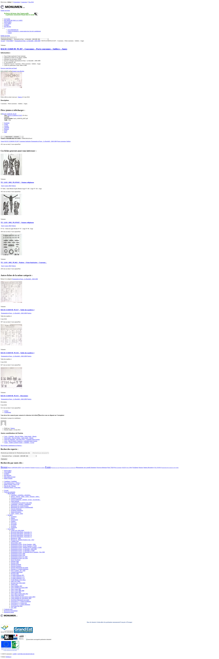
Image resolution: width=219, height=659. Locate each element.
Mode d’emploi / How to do (11, 484)
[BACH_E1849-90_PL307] (8, 114)
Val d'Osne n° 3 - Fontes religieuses (20, 604)
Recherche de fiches (6, 39)
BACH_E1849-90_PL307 (15, 115)
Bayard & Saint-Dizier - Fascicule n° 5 (21, 536)
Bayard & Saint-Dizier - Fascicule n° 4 (21, 535)
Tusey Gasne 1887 (16, 589)
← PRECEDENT (8, 136)
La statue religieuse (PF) (17, 575)
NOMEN (6, 25)
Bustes (9, 467)
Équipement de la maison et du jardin (170, 467)
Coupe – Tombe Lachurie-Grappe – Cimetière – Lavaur (19, 442)
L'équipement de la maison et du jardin (21, 502)
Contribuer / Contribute (10, 481)
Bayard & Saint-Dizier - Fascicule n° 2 (21, 532)
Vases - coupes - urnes (17, 513)
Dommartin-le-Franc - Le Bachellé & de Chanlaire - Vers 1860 (28, 552)
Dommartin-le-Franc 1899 (18, 553)
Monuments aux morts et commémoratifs (22, 507)
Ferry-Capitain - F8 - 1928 (18, 570)
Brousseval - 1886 (16, 538)
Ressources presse (9, 612)
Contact (10, 33)
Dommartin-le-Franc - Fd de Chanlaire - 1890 (23, 544)
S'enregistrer (16, 2)
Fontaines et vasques (40, 467)
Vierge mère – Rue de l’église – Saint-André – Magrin (18, 438)
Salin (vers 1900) (15, 581)
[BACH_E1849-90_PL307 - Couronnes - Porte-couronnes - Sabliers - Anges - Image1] (3, 95)
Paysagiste (14, 524)
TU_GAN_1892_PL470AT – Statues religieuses (17, 222)
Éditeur (13, 518)
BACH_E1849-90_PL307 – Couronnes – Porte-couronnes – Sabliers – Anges (34, 49)
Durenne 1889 (15, 563)
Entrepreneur (14, 519)
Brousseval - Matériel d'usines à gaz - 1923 (22, 539)
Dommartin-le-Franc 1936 (18, 555)
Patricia (20, 97)
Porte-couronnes (61, 141)
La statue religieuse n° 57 (18, 577)
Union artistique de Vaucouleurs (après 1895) (23, 597)
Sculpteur (135, 467)
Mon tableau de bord (9, 477)
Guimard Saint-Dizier (17, 572)
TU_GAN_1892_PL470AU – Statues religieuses (17, 182)
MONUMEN (7, 22)
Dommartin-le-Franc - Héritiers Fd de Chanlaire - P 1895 (26, 547)
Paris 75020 (110, 467)
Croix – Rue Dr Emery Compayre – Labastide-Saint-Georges (20, 441)
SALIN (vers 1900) (127, 467)
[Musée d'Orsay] (8, 639)
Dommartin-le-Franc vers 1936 (19, 558)
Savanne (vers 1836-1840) (18, 583)
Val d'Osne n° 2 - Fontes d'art (19, 603)
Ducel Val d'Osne (15, 560)
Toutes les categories (9, 492)
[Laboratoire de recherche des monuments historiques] (21, 639)
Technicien (14, 527)
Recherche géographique (11, 610)
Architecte (14, 516)
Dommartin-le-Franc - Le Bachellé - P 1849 (22, 550)
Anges (2, 141)
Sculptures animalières (17, 510)
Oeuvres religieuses (101, 467)
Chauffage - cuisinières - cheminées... (21, 495)
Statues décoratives (148, 467)
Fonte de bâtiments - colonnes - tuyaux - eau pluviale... (25, 499)
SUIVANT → (17, 136)
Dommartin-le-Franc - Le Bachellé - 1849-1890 (27, 41)
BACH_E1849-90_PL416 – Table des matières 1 (17, 353)
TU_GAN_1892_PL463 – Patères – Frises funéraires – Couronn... (24, 262)
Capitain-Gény (15, 541)
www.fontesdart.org (13, 29)
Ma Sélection (7, 475)
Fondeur (13, 521)
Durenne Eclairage (16, 564)
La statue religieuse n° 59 (18, 578)
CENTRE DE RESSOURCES (25, 654)
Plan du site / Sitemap (10, 486)
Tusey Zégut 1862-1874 (17, 595)
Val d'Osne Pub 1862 (16, 606)
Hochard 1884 (15, 573)
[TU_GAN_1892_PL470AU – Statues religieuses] (11, 174)
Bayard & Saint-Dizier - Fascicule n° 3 (21, 533)
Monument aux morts (55, 467)
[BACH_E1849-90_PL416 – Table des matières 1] (11, 345)
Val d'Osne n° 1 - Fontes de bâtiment (21, 601)
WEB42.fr (8, 657)
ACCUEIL (7, 19)
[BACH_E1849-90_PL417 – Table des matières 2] (11, 302)
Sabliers (68, 141)
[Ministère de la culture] (15, 639)
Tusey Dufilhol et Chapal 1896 (19, 587)
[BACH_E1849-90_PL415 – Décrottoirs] (11, 388)
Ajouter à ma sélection (18, 71)
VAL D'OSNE (157, 467)
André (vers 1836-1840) (17, 530)
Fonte (48, 467)
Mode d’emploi (8, 478)
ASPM (14, 654)
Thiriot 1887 (14, 584)
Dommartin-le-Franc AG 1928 (19, 556)
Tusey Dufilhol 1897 (16, 586)
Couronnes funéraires (25, 141)
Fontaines (32, 467)
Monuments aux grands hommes (86, 467)
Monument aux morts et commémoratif (68, 467)
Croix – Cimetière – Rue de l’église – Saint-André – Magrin (20, 436)
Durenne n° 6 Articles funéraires (19, 569)
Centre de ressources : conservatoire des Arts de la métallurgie (24, 31)
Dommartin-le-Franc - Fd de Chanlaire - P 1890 (24, 546)
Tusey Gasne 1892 (6, 185)
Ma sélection (7, 26)
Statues (141, 467)
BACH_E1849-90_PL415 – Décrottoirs (14, 396)
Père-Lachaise (118, 467)
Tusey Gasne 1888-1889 (17, 590)
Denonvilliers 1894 (16, 543)
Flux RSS (31, 2)
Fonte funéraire (15, 501)
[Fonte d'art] (2, 639)
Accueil (3, 41)
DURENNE (27, 467)
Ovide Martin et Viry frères (18, 580)
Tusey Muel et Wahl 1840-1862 (19, 593)
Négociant (14, 523)
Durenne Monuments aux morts (19, 567)
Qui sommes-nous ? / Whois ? (12, 483)
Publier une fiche (5, 10)
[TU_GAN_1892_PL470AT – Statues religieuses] (11, 214)
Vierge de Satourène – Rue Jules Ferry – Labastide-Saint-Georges (22, 439)
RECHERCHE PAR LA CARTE (13, 20)
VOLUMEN (7, 23)
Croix (23, 467)
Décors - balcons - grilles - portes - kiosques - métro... (25, 496)
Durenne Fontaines (16, 566)
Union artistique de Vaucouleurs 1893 (21, 598)
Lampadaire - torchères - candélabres (21, 504)
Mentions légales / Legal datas (12, 487)
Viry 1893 (13, 607)
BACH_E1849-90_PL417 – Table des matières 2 (17, 310)
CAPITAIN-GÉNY (16, 467)
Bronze (4, 467)
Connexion (24, 2)
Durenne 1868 (15, 561)
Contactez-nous (8, 609)
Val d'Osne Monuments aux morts (20, 600)
